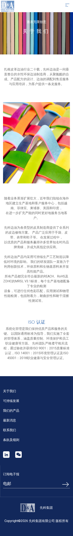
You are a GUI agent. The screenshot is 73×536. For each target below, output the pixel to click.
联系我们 (9, 430)
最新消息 (9, 420)
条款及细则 (11, 440)
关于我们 (9, 391)
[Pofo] (7, 6)
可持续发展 (11, 401)
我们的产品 (11, 411)
